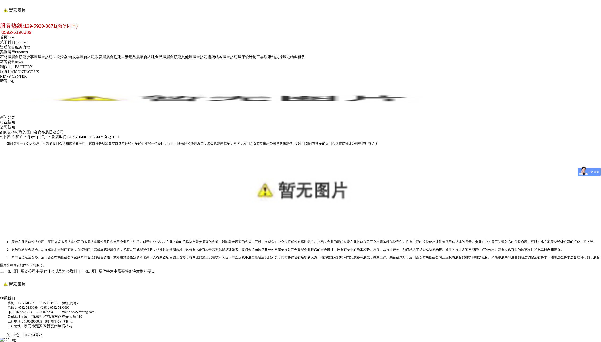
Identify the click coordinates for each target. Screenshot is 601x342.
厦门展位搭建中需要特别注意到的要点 (123, 271)
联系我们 (19, 72)
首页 (8, 37)
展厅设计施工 (249, 57)
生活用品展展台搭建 (138, 57)
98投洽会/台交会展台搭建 (74, 57)
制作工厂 (16, 67)
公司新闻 (7, 127)
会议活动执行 (271, 57)
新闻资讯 (11, 62)
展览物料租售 (294, 57)
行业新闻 (7, 122)
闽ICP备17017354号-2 (25, 335)
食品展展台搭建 (168, 57)
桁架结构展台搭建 (223, 57)
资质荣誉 (7, 47)
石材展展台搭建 (13, 57)
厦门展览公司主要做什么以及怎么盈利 (45, 271)
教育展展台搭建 (108, 57)
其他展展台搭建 (194, 57)
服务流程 (22, 47)
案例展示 (14, 52)
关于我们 (13, 42)
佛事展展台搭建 (39, 57)
